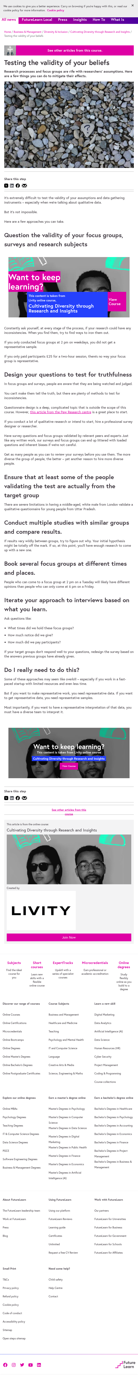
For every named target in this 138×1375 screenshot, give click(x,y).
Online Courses (11, 1014)
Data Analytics (102, 1023)
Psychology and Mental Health (66, 1039)
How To (99, 19)
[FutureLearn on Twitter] (22, 1364)
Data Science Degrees (15, 1142)
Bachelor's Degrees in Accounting (113, 1125)
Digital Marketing (104, 1014)
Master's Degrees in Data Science (68, 1128)
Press (62, 19)
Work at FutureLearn (14, 1219)
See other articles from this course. (74, 50)
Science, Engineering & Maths (66, 1073)
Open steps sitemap (14, 1338)
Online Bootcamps (13, 1039)
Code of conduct (12, 1313)
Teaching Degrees (13, 1125)
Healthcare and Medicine (63, 1023)
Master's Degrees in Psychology (67, 1108)
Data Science (102, 1039)
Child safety (56, 1279)
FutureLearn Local (37, 19)
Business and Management (64, 1014)
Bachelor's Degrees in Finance (111, 1142)
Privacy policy (11, 1288)
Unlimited (54, 1244)
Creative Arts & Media (61, 1065)
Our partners (101, 1210)
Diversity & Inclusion (56, 31)
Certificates (55, 1235)
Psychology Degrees (14, 1117)
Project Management (106, 1065)
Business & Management (27, 31)
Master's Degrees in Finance (64, 1155)
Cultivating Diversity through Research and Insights (100, 31)
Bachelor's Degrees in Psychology (113, 1117)
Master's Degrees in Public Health (68, 1147)
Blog (5, 1235)
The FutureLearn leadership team (21, 1210)
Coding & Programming (107, 1073)
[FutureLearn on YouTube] (30, 1364)
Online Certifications (14, 1023)
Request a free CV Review (63, 1252)
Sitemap (7, 1330)
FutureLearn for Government (110, 1235)
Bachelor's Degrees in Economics (113, 1134)
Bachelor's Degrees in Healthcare (113, 1108)
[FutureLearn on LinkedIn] (39, 1364)
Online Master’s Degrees (16, 1056)
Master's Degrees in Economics (66, 1164)
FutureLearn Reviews (60, 1219)
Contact (53, 1296)
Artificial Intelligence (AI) (108, 1031)
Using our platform (59, 1210)
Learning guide (57, 1227)
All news (9, 19)
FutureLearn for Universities (110, 1219)
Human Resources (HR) (107, 1048)
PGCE (6, 1150)
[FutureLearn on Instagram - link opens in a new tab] (13, 1364)
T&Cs (6, 1279)
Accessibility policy (14, 1321)
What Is (117, 19)
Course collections (105, 1081)
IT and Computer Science (63, 1048)
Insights (80, 19)
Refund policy (10, 1296)
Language (54, 1056)
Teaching (54, 1031)
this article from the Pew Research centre (60, 412)
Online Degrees (11, 1048)
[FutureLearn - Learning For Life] (125, 1364)
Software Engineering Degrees (20, 1159)
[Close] (132, 5)
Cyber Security (102, 1056)
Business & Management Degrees (22, 1167)
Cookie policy (11, 1304)
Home (7, 31)
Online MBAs (10, 1108)
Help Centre (55, 1288)
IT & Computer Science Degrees (21, 1134)
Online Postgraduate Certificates (21, 1073)
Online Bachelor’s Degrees (17, 1065)
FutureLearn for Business (108, 1227)
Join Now (69, 937)
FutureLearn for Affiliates (108, 1252)
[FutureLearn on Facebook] (6, 1364)
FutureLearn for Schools (108, 1244)
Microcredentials (12, 1031)
